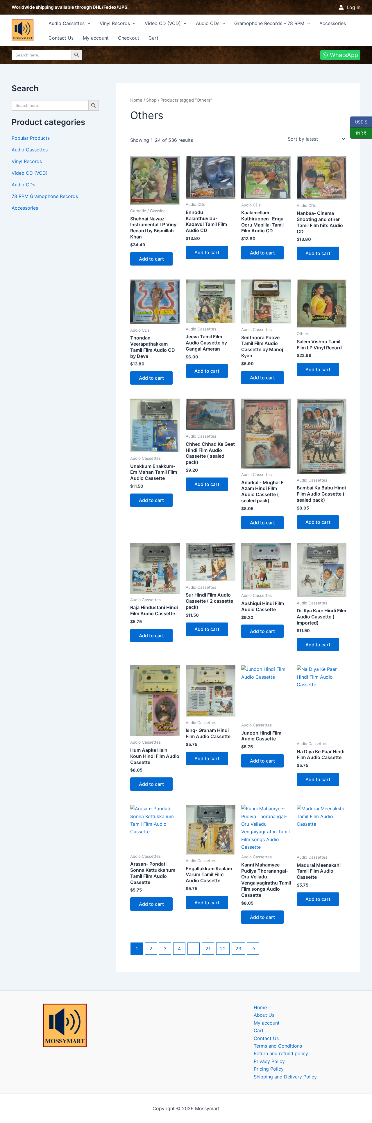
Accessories (332, 23)
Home (136, 100)
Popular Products (31, 138)
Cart (153, 38)
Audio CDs (207, 23)
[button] (87, 23)
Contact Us (61, 38)
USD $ (361, 121)
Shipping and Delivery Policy (285, 1077)
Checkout (128, 38)
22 (223, 949)
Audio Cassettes (67, 23)
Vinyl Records (115, 23)
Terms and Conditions (278, 1046)
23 (238, 949)
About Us (264, 1015)
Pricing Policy (269, 1069)
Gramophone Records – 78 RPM (269, 23)
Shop (151, 100)
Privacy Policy (269, 1061)
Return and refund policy (281, 1053)
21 (207, 949)
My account (96, 38)
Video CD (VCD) (163, 23)
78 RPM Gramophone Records (45, 196)
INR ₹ (358, 132)
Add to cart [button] (151, 259)
